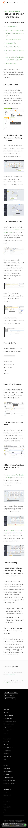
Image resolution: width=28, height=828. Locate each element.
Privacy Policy (12, 825)
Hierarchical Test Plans (13, 47)
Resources (6, 804)
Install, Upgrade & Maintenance (10, 730)
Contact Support (7, 789)
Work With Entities (8, 718)
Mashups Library (7, 750)
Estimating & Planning (8, 771)
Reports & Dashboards (8, 747)
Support (5, 11)
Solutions (6, 765)
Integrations (8, 695)
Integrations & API (7, 727)
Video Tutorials (7, 768)
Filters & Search (7, 744)
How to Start (6, 709)
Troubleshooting (11, 63)
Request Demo (7, 801)
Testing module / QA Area (14, 11)
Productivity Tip (11, 43)
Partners (5, 812)
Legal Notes (6, 733)
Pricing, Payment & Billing (9, 783)
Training (5, 792)
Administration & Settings (9, 780)
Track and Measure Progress (10, 721)
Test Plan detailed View (13, 39)
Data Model (6, 741)
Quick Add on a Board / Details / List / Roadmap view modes (15, 33)
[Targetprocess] (11, 2)
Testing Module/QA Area (9, 724)
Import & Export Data (8, 777)
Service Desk (6, 753)
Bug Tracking (6, 774)
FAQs (5, 759)
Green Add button (11, 27)
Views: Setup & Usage (8, 715)
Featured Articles (7, 739)
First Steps (6, 712)
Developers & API (7, 795)
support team (11, 675)
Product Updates (9, 698)
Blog (5, 810)
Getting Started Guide (11, 692)
